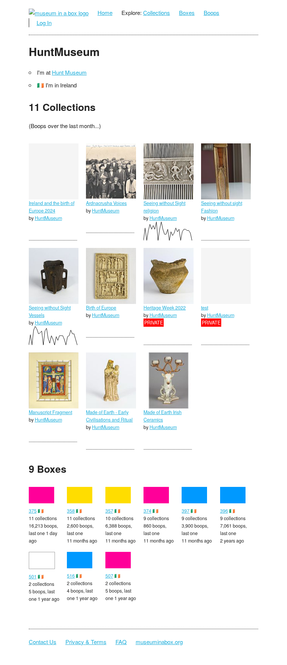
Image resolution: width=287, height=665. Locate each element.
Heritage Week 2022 (165, 307)
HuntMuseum (48, 218)
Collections (156, 12)
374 (147, 510)
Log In (44, 23)
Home (105, 12)
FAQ (121, 642)
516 (71, 575)
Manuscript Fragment (50, 412)
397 (185, 510)
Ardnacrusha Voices (106, 203)
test (204, 307)
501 (33, 576)
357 (109, 510)
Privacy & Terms (86, 642)
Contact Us (42, 642)
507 (109, 575)
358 (71, 510)
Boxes (187, 12)
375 (33, 510)
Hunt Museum (69, 72)
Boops (211, 12)
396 (224, 510)
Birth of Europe (101, 307)
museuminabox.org (159, 642)
